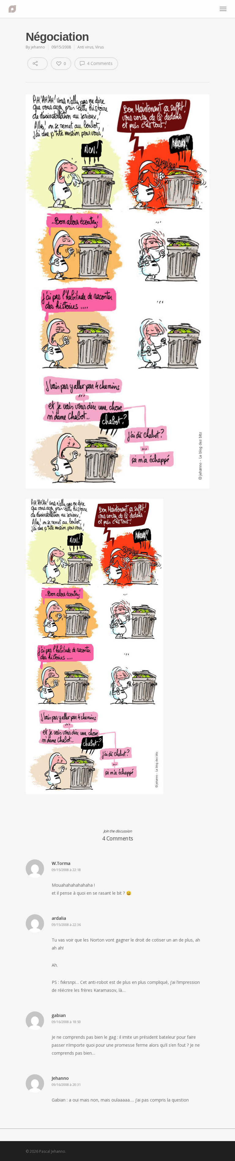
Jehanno (60, 1078)
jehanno (38, 47)
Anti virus (85, 47)
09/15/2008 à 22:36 (66, 924)
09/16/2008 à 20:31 (66, 1084)
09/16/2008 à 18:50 (66, 1021)
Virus (99, 47)
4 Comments (99, 63)
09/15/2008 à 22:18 (66, 869)
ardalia (59, 918)
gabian (59, 1015)
